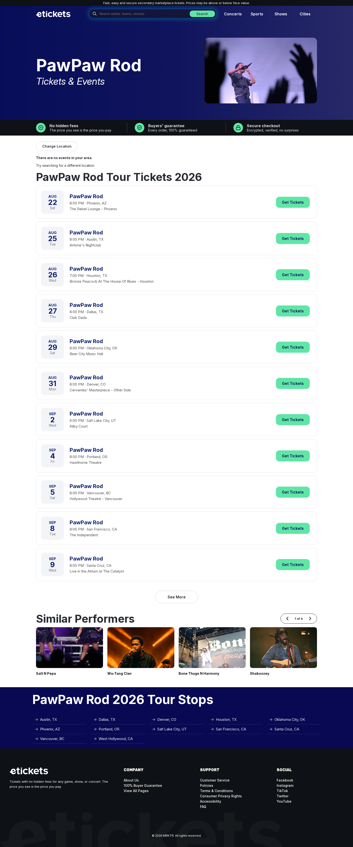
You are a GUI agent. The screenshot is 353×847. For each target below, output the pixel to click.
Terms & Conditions (216, 791)
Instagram (285, 785)
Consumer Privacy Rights (221, 796)
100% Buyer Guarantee (143, 785)
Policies (206, 785)
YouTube (284, 801)
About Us (131, 780)
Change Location (57, 146)
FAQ (203, 807)
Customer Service (215, 780)
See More (177, 597)
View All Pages (136, 791)
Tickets (293, 202)
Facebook (285, 780)
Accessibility (210, 801)
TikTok (282, 791)
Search (202, 14)
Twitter (282, 796)
